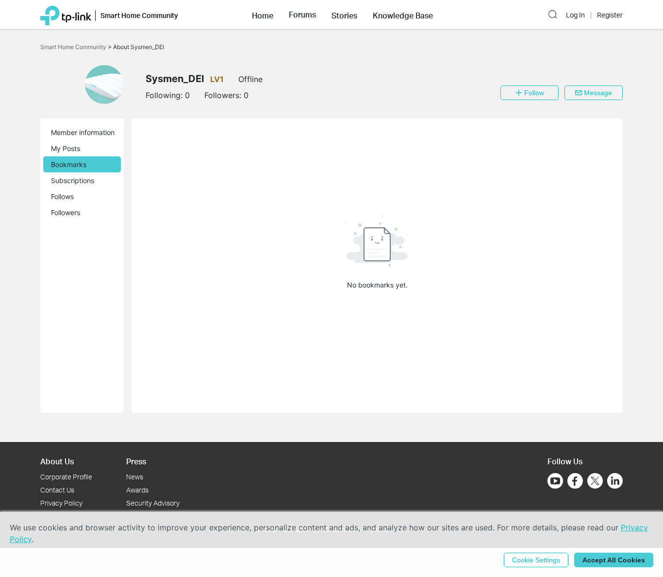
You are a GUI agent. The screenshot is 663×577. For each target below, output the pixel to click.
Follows (62, 196)
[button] (262, 14)
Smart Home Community (74, 47)
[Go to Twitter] (595, 482)
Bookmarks (68, 164)
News (134, 477)
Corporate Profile (66, 477)
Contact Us (57, 490)
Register (610, 15)
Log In (575, 15)
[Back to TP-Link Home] (65, 14)
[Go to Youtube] (555, 481)
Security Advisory (153, 503)
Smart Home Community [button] (139, 15)
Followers (65, 212)
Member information (83, 132)
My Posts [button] (65, 148)
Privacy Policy (61, 503)
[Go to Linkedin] (615, 481)
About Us (57, 461)
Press (136, 461)
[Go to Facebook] (575, 481)
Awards (137, 490)
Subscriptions (72, 180)
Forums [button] (302, 14)
